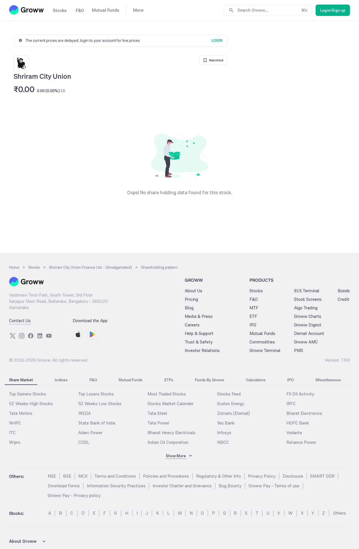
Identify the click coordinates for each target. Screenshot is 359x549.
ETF (253, 316)
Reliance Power (301, 442)
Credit (343, 299)
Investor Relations (202, 350)
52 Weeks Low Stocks (99, 404)
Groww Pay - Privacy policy (74, 495)
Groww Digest (307, 325)
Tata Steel (157, 413)
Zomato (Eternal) (233, 413)
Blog (189, 308)
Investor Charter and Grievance (182, 486)
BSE (67, 476)
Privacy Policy (262, 476)
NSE (52, 476)
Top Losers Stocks (96, 394)
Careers (192, 325)
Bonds (344, 291)
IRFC (291, 404)
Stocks (256, 291)
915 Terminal (306, 291)
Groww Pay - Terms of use (274, 486)
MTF (253, 308)
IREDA (84, 413)
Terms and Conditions (115, 476)
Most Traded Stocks (167, 394)
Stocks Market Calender (171, 404)
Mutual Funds (262, 333)
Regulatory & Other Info (218, 476)
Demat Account (309, 333)
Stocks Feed (229, 394)
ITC (12, 433)
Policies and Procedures (166, 476)
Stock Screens (308, 299)
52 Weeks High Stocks (31, 404)
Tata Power (158, 423)
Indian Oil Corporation (168, 442)
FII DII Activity (300, 394)
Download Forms (64, 486)
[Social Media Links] (12, 335)
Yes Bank (226, 423)
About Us (193, 291)
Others (339, 513)
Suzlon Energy (230, 404)
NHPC (15, 423)
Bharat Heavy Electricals (172, 433)
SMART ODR (322, 476)
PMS (298, 350)
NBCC (223, 442)
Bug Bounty (230, 486)
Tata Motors (20, 413)
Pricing (191, 299)
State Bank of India (96, 423)
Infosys (224, 433)
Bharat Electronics (304, 413)
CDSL (83, 442)
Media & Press (199, 316)
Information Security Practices (116, 486)
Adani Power (90, 433)
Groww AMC (306, 342)
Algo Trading (306, 308)
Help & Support (199, 333)
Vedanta (294, 433)
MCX (82, 476)
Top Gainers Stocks (27, 394)
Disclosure (293, 476)
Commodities (262, 342)
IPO (252, 325)
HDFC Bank (297, 423)
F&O (253, 299)
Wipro (14, 442)
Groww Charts (307, 316)
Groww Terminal (264, 350)
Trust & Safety (199, 342)
